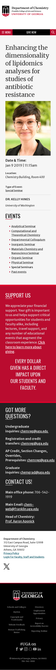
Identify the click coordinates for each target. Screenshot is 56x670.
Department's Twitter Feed (7, 567)
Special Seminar (14, 190)
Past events (18, 272)
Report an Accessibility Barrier (39, 624)
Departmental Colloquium (28, 239)
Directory (39, 607)
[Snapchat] (30, 649)
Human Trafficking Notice (16, 631)
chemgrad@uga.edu (35, 472)
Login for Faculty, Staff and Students (24, 556)
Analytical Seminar (23, 226)
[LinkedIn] (39, 649)
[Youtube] (35, 649)
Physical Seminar (22, 262)
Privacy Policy (11, 553)
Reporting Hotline (39, 631)
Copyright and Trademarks (16, 618)
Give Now (31, 32)
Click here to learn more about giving (25, 347)
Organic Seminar (22, 258)
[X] (21, 649)
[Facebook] (17, 649)
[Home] (28, 14)
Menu (8, 32)
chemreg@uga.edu (34, 431)
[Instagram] (26, 649)
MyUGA (16, 612)
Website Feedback (17, 625)
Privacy (39, 618)
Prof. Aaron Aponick (19, 521)
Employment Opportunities (39, 612)
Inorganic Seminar (23, 244)
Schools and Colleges (16, 607)
